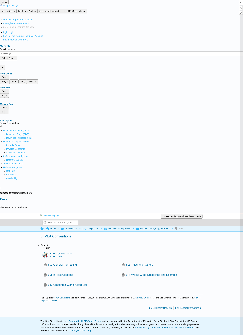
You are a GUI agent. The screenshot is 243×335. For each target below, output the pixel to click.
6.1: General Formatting (62, 264)
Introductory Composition (119, 229)
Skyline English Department (61, 253)
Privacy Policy (142, 327)
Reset (4, 77)
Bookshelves (71, 229)
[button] (11, 174)
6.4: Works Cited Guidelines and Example (151, 274)
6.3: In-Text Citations (60, 274)
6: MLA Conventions (61, 298)
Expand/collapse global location (200, 228)
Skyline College (56, 256)
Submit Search (8, 58)
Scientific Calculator (16, 152)
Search (45, 223)
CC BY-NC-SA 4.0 (141, 298)
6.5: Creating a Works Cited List (67, 284)
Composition (92, 229)
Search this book (7, 49)
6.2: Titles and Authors (139, 264)
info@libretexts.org (81, 330)
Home (53, 229)
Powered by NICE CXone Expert (85, 321)
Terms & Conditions (160, 327)
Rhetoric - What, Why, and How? (155, 229)
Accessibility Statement (183, 327)
